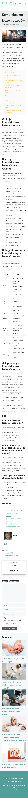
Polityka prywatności (11, 778)
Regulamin (10, 781)
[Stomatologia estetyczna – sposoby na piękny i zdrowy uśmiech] (14, 698)
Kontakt (21, 778)
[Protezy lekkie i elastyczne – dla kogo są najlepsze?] (14, 648)
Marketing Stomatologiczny (14, 789)
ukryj (12, 72)
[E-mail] (5, 544)
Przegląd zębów (11, 524)
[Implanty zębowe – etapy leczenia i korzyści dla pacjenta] (14, 752)
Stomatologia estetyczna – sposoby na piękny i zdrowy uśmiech (14, 513)
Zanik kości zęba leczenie (13, 508)
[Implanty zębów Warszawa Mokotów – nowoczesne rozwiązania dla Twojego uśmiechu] (14, 724)
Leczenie (7, 550)
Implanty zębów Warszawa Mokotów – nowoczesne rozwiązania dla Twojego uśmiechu (14, 737)
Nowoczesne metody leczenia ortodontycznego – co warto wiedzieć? (12, 685)
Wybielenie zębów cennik (13, 526)
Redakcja (18, 781)
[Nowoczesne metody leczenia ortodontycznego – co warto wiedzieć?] (14, 671)
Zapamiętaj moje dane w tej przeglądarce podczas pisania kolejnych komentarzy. (12, 620)
